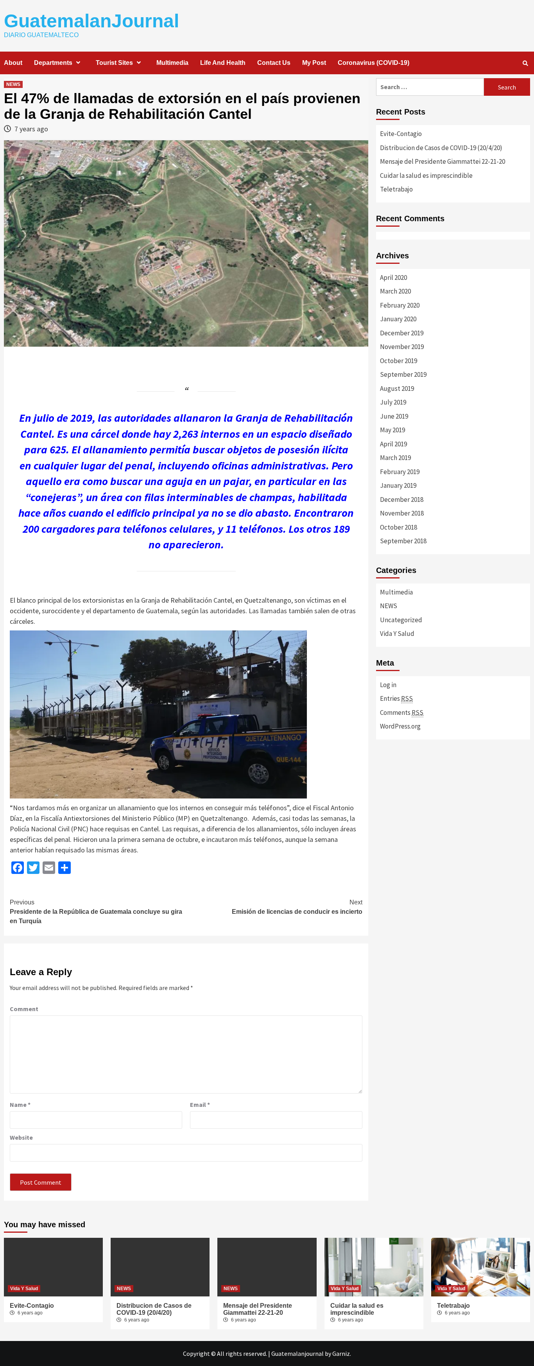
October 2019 (398, 360)
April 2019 (393, 444)
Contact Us (273, 62)
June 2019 (394, 416)
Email (200, 1104)
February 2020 (399, 305)
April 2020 (393, 277)
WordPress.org (400, 726)
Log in (388, 684)
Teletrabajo (396, 189)
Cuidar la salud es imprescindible (426, 175)
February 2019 (399, 471)
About (13, 62)
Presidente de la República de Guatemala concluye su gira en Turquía (96, 911)
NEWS (13, 84)
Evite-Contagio (401, 133)
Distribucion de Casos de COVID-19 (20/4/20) (441, 147)
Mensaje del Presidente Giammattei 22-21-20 (442, 161)
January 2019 (398, 485)
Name (20, 1104)
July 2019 (393, 402)
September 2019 (403, 374)
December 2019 (401, 333)
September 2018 (403, 541)
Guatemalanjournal (297, 1353)
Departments (53, 62)
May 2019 (392, 430)
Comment (24, 1009)
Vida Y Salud (397, 633)
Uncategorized (401, 620)
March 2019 (395, 457)
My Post (314, 62)
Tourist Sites (114, 62)
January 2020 (398, 319)
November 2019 (402, 346)
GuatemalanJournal (91, 21)
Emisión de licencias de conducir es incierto (297, 907)
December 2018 (401, 499)
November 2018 (402, 513)
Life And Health (222, 62)
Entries (396, 698)
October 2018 (398, 527)
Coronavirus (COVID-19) (373, 62)
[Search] (525, 63)
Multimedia (172, 62)
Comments (401, 712)
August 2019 (397, 388)
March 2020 (395, 291)
